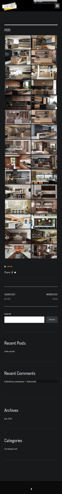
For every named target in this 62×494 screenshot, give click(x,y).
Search (7, 314)
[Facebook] (12, 272)
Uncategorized (10, 449)
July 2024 (8, 418)
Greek (39, 2)
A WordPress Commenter (14, 381)
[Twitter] (15, 272)
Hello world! (9, 351)
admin (10, 266)
